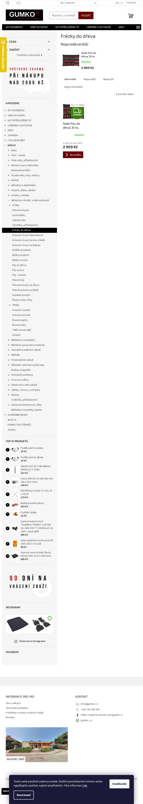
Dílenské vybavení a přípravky (28, 365)
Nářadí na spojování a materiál (28, 345)
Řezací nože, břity (22, 300)
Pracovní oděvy (20, 380)
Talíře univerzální (21, 330)
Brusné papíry (20, 320)
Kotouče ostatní (21, 310)
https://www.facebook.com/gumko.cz (102, 715)
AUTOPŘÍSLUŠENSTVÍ (19, 120)
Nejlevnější (90, 79)
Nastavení (24, 795)
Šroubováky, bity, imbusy (25, 175)
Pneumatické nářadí (22, 360)
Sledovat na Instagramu (32, 641)
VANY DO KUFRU (16, 115)
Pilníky (15, 305)
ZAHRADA (13, 135)
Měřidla (15, 355)
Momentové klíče (21, 170)
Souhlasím (119, 784)
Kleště (15, 180)
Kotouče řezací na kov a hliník (28, 240)
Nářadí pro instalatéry (23, 340)
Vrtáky (15, 205)
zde (85, 786)
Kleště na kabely (21, 250)
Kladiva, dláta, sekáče (23, 190)
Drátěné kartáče (21, 295)
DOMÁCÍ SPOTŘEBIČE (19, 425)
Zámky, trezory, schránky (25, 390)
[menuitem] (14, 27)
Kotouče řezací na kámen (26, 245)
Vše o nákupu (67, 3)
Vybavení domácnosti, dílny (26, 405)
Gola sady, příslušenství (24, 160)
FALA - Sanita (18, 155)
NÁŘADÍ (12, 145)
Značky (12, 430)
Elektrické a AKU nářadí (24, 385)
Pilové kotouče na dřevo (25, 285)
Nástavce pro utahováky (24, 165)
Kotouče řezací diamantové (27, 235)
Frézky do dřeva (21, 230)
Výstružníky (18, 215)
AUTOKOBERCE (16, 110)
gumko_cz (86, 720)
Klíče (14, 150)
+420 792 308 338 (90, 709)
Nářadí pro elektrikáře (23, 185)
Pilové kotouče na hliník (25, 290)
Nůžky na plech (20, 255)
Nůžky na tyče (20, 260)
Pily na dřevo (19, 265)
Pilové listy (18, 280)
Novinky (10, 717)
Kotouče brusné (21, 315)
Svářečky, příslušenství (24, 400)
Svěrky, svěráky (20, 195)
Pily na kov (18, 270)
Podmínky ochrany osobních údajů (25, 713)
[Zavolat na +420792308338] (11, 2)
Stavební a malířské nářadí (26, 350)
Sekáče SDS (19, 220)
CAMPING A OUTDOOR (20, 125)
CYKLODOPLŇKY (16, 140)
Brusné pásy (19, 325)
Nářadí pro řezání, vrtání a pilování (30, 200)
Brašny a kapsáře (21, 370)
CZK (117, 3)
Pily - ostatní (19, 275)
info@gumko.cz (89, 704)
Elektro (15, 395)
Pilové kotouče (20, 210)
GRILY (11, 130)
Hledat (85, 15)
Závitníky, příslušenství (25, 225)
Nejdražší (108, 79)
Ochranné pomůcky (22, 375)
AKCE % (12, 420)
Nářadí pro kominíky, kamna (26, 410)
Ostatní (16, 335)
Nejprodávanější (73, 87)
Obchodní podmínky (17, 708)
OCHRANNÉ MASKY (18, 415)
